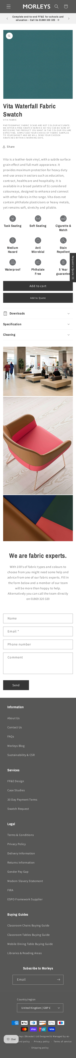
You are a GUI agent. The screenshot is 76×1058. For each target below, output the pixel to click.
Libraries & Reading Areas (24, 953)
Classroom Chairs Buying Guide (28, 925)
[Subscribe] (58, 980)
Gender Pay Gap (18, 872)
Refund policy (22, 1041)
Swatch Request (18, 809)
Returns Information (21, 862)
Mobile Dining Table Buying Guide (30, 944)
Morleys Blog (16, 746)
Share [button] (11, 147)
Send (16, 685)
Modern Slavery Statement (25, 881)
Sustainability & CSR (21, 755)
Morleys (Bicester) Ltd (27, 1036)
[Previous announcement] (7, 18)
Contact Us (14, 727)
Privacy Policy (16, 844)
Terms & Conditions (20, 835)
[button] (8, 6)
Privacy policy (41, 1041)
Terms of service (63, 1041)
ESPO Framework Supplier (25, 899)
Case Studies (16, 790)
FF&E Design (15, 781)
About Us (13, 718)
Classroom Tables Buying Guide (28, 935)
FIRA (10, 890)
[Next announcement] (69, 18)
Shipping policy (40, 1047)
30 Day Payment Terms (22, 800)
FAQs (10, 736)
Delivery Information (21, 853)
